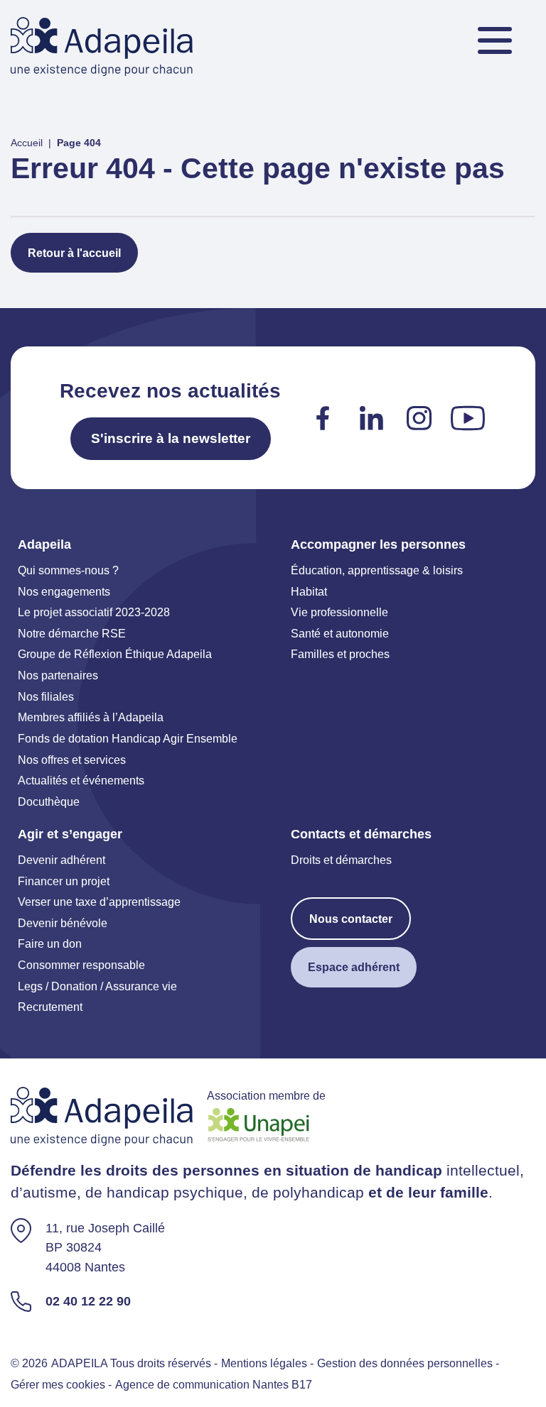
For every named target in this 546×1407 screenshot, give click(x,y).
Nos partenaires (58, 675)
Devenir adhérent (61, 859)
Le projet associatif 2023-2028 (94, 612)
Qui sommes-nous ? (68, 570)
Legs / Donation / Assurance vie (97, 986)
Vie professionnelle (339, 612)
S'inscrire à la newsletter (170, 438)
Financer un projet (63, 881)
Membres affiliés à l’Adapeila (91, 717)
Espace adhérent (354, 966)
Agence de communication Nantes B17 (213, 1384)
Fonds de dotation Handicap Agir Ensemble (127, 738)
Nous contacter (350, 918)
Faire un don (50, 943)
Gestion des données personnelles (405, 1363)
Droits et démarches (341, 859)
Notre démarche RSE (72, 633)
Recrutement (50, 1006)
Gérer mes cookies (58, 1384)
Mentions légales (264, 1363)
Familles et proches (340, 653)
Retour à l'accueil (74, 252)
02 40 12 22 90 (88, 1300)
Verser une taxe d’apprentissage (99, 901)
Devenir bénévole (62, 922)
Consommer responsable (81, 964)
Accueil (27, 142)
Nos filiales (46, 696)
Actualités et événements (81, 780)
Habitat (309, 591)
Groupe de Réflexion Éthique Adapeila (115, 653)
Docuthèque (49, 801)
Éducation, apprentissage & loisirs (377, 570)
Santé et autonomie (340, 633)
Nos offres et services (72, 759)
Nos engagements (64, 591)
